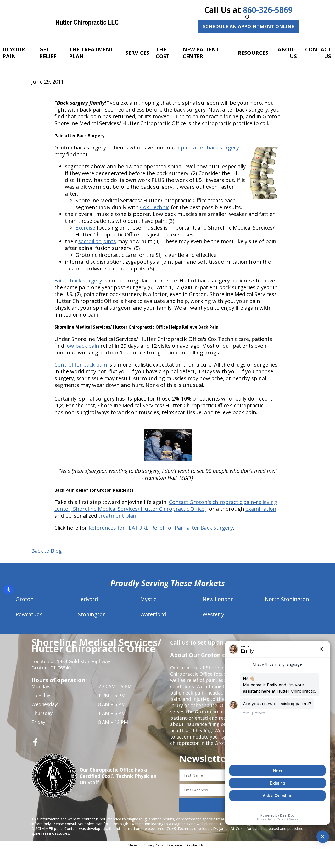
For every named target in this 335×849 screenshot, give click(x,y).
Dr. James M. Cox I (228, 828)
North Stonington (287, 599)
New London (218, 599)
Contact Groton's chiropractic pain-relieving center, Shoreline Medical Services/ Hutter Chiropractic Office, (165, 505)
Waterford (153, 614)
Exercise (85, 227)
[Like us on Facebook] (35, 744)
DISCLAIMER (42, 828)
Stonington (92, 614)
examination (260, 508)
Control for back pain (80, 364)
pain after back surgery (210, 147)
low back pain (82, 345)
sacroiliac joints (97, 241)
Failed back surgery (78, 280)
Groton (25, 599)
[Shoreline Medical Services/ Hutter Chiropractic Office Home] (87, 22)
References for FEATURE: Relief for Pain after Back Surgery (160, 527)
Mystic (148, 599)
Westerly (213, 614)
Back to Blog (46, 550)
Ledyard (88, 599)
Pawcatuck (29, 614)
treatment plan (117, 515)
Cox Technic (154, 207)
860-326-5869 (268, 9)
